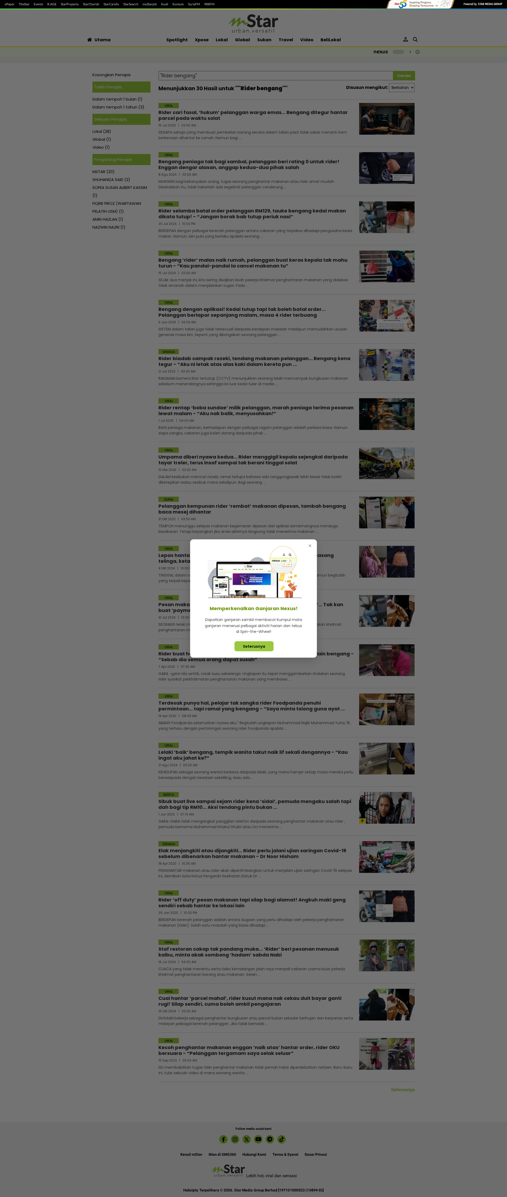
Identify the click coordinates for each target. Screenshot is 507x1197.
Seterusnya (254, 646)
